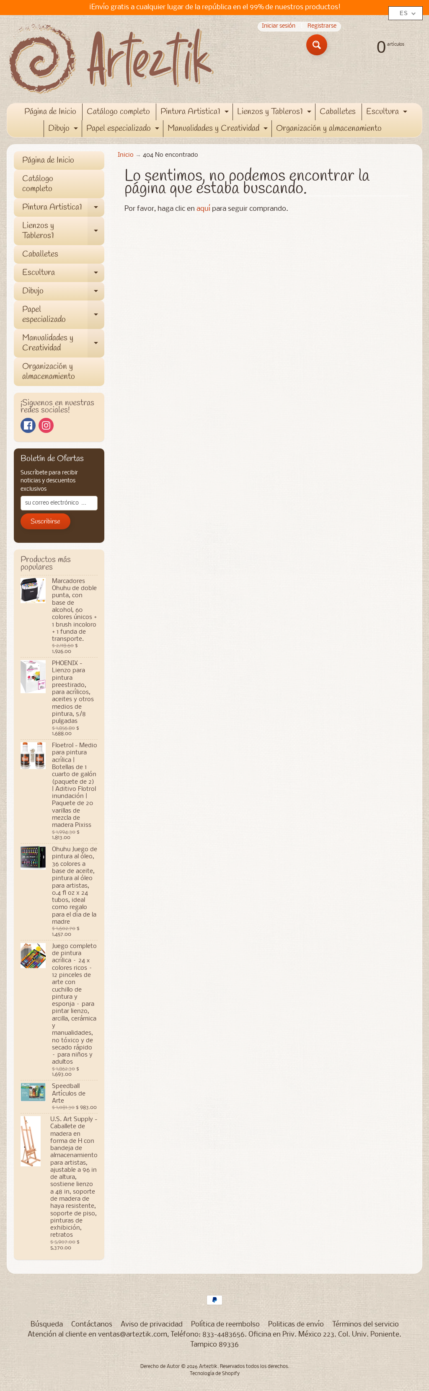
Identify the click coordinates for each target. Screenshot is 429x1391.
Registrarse (322, 26)
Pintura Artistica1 (195, 113)
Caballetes (338, 111)
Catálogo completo (118, 111)
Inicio (126, 155)
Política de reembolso (225, 1325)
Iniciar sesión (278, 26)
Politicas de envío (296, 1325)
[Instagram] (46, 425)
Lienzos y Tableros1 (275, 113)
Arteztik (208, 1366)
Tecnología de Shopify (215, 1373)
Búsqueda (47, 1325)
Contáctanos (91, 1325)
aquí (203, 209)
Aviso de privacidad (152, 1325)
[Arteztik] (111, 59)
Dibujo (64, 130)
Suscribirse (45, 521)
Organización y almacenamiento (329, 128)
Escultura (387, 113)
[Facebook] (28, 425)
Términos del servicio (365, 1325)
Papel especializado (123, 130)
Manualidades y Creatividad (219, 130)
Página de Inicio (50, 111)
